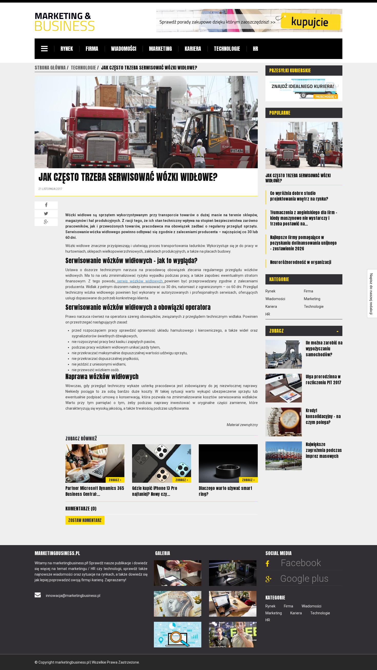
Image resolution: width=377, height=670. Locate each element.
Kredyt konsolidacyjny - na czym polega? (323, 416)
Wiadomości (123, 49)
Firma (92, 49)
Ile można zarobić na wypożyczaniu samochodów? (324, 349)
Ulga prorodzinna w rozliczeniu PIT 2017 (323, 379)
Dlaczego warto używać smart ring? (225, 491)
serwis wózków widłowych (141, 281)
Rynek (67, 49)
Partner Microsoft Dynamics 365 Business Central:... (94, 491)
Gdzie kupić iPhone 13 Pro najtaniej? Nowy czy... (154, 491)
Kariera (193, 49)
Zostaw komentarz (85, 520)
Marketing (160, 49)
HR (255, 49)
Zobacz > (115, 480)
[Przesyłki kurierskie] (303, 88)
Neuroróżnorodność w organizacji (300, 262)
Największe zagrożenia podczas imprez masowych (324, 450)
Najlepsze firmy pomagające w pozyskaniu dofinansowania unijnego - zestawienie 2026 (303, 243)
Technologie (227, 49)
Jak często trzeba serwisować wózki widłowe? (298, 178)
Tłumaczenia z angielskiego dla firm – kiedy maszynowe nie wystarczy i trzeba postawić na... (303, 218)
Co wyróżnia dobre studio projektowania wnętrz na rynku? (299, 196)
